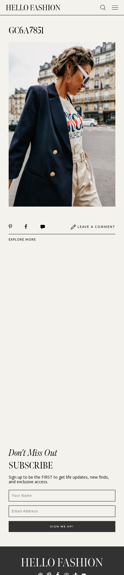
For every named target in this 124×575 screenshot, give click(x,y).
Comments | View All (49, 227)
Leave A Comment (96, 226)
